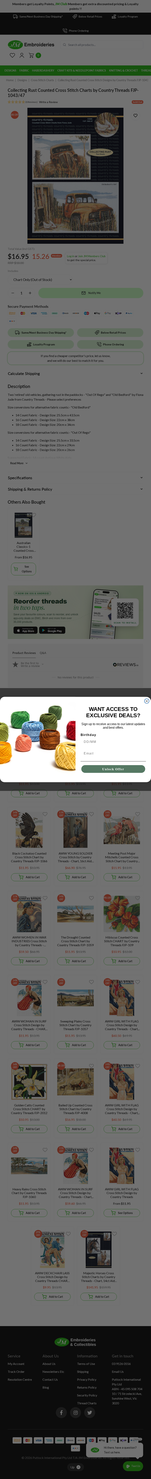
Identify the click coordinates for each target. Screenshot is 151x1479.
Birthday (88, 735)
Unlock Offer (113, 769)
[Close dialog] (147, 701)
